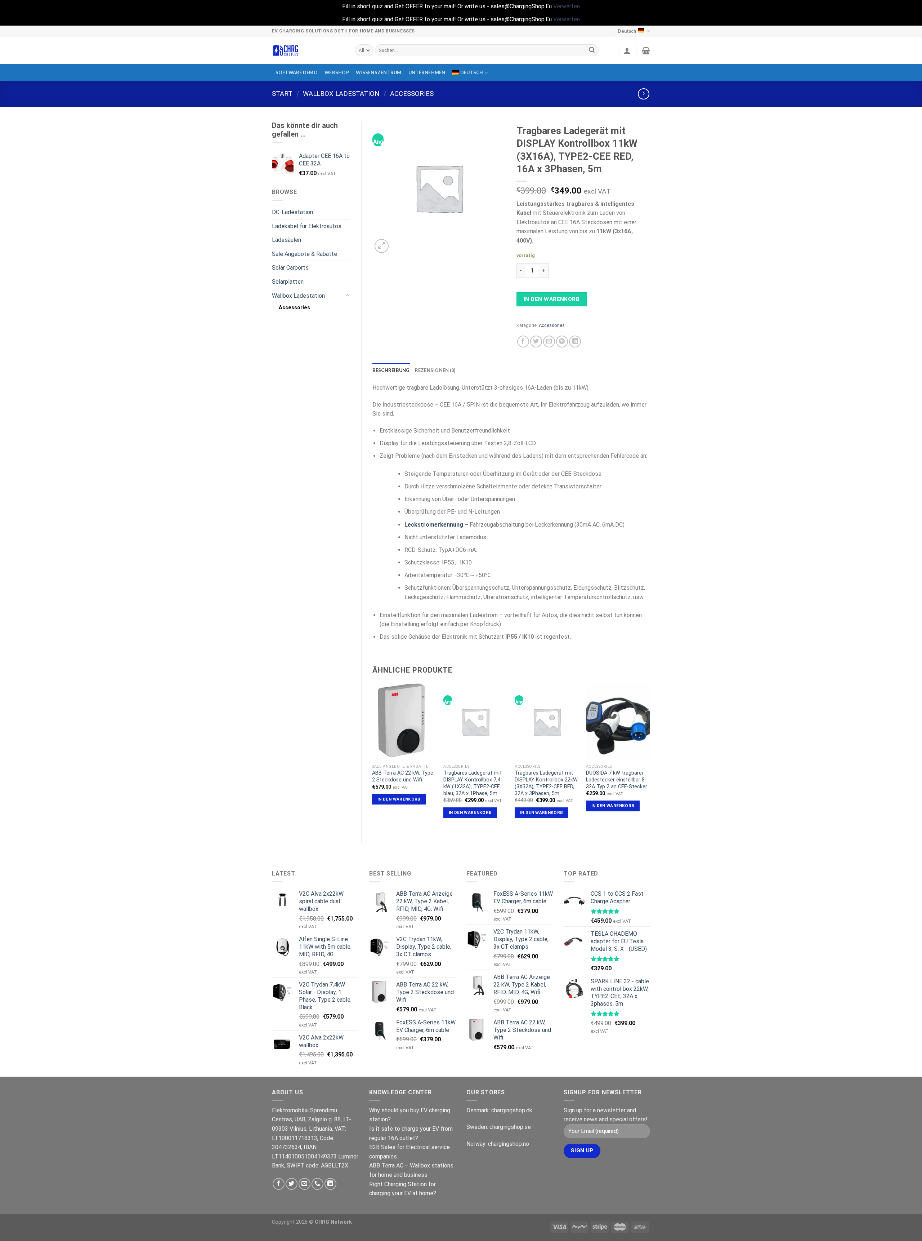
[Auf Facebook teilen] (523, 341)
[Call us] (317, 1184)
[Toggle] (347, 295)
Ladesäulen (286, 239)
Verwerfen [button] (566, 6)
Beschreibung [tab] (391, 370)
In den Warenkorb (551, 299)
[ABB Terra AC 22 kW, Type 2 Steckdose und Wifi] (404, 722)
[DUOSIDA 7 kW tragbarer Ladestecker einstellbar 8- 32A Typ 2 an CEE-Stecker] (618, 722)
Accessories (412, 93)
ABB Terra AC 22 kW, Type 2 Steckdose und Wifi (402, 776)
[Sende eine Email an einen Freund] (549, 341)
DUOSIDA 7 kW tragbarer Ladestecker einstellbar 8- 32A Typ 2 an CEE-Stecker (616, 779)
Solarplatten (288, 281)
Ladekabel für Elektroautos (306, 226)
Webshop (337, 72)
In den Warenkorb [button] (399, 799)
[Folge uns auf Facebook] (279, 1184)
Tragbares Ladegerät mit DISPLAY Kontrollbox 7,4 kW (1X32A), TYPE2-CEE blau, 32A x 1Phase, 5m (472, 783)
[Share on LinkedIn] (575, 341)
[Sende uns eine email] (304, 1184)
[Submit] (592, 50)
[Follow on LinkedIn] (330, 1184)
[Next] (649, 757)
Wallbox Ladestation (341, 93)
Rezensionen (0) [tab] (435, 370)
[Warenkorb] (646, 50)
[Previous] (372, 757)
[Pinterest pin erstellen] (562, 341)
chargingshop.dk (511, 1110)
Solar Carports (290, 267)
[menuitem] (470, 72)
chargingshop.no (508, 1143)
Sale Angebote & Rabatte (304, 254)
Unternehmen (427, 72)
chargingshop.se (510, 1126)
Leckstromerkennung (433, 524)
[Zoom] (382, 246)
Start (282, 93)
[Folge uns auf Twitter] (291, 1184)
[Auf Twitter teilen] (536, 341)
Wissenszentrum (379, 72)
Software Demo (297, 72)
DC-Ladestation (292, 212)
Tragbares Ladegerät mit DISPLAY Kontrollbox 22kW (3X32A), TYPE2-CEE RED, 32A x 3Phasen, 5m (546, 783)
